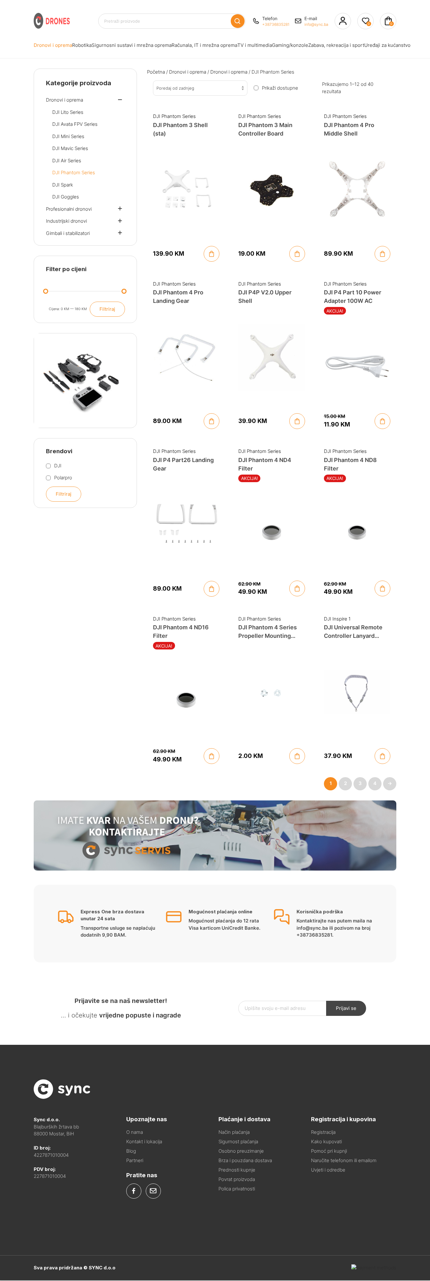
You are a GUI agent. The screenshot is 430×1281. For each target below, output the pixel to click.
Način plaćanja (234, 1132)
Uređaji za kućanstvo (387, 45)
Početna (156, 72)
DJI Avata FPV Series (75, 124)
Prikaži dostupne (280, 88)
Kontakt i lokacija (144, 1142)
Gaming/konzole (290, 45)
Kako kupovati (326, 1142)
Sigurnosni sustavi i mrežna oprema (132, 45)
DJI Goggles (65, 197)
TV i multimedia (254, 45)
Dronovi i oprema (53, 45)
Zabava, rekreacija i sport (336, 45)
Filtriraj (107, 309)
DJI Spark (62, 185)
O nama (134, 1132)
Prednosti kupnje (236, 1170)
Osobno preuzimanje (241, 1151)
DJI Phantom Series (174, 116)
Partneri (134, 1160)
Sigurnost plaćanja (238, 1142)
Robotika (82, 45)
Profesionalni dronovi (69, 209)
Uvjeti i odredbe (328, 1170)
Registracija (323, 1132)
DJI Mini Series (68, 136)
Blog (131, 1151)
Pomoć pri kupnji (329, 1151)
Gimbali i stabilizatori (68, 233)
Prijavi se (346, 1008)
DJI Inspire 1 (337, 619)
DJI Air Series (66, 161)
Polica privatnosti (236, 1189)
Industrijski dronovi (66, 221)
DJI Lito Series (67, 112)
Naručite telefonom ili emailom (343, 1160)
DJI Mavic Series (70, 148)
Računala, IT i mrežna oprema (204, 45)
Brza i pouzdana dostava (245, 1160)
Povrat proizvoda (236, 1179)
